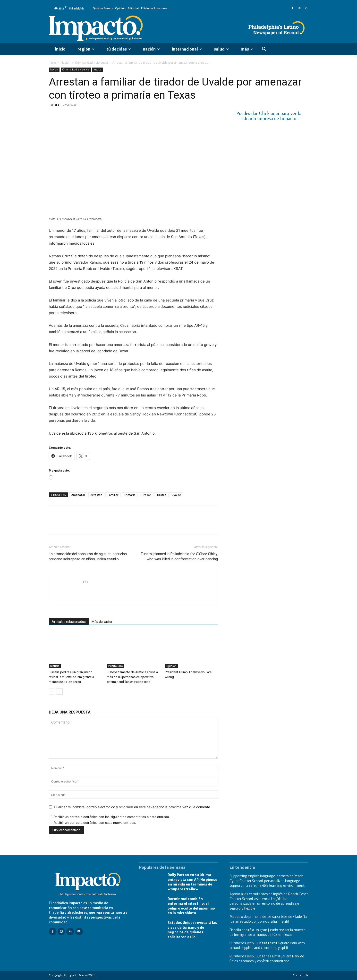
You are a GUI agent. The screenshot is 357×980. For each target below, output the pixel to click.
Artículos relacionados (69, 622)
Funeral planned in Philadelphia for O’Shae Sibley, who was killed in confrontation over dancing (179, 556)
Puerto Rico (115, 666)
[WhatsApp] (87, 115)
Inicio (52, 62)
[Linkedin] (306, 8)
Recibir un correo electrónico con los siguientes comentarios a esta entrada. (112, 817)
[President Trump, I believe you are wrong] (191, 650)
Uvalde (176, 495)
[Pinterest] (76, 115)
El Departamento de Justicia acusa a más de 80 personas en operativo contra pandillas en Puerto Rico (132, 677)
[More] (110, 115)
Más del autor (102, 622)
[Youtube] (79, 931)
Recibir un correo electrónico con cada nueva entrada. (95, 823)
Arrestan (96, 495)
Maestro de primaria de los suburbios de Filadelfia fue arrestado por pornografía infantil (268, 919)
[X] (65, 115)
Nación (65, 62)
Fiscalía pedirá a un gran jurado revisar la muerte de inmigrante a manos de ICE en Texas (71, 677)
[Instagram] (299, 8)
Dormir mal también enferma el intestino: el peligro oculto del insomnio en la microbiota (191, 906)
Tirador (146, 495)
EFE (57, 104)
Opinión (171, 666)
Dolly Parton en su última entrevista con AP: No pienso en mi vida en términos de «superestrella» (192, 882)
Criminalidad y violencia (91, 62)
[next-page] (60, 691)
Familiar (113, 495)
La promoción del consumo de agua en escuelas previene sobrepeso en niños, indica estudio (88, 556)
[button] (264, 49)
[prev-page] (52, 691)
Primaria (130, 495)
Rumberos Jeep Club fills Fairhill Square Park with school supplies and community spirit (267, 945)
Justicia (98, 69)
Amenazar (78, 495)
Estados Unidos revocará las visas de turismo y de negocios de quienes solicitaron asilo (192, 929)
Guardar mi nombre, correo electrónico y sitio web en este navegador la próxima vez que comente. (132, 807)
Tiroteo (161, 495)
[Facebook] (292, 8)
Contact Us (300, 975)
